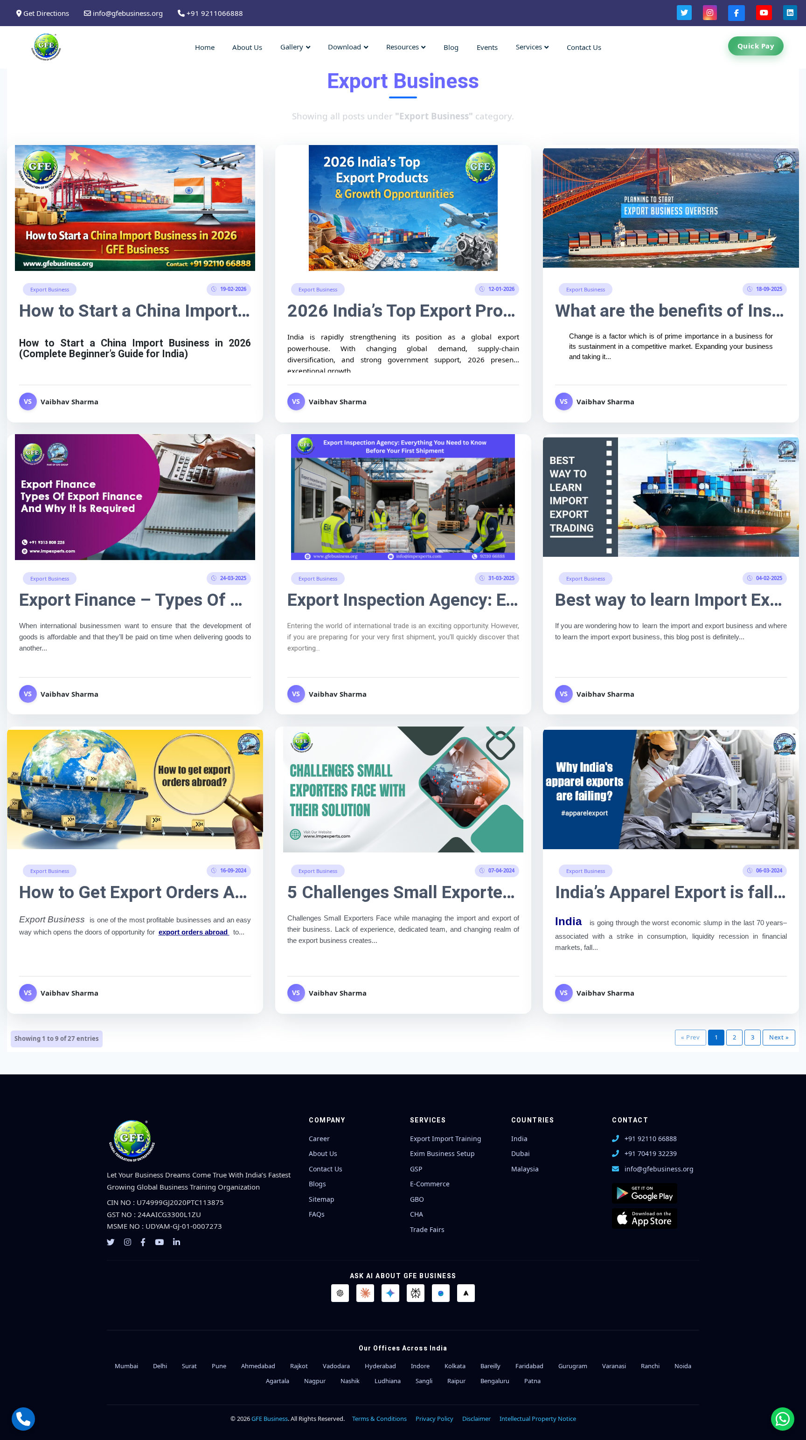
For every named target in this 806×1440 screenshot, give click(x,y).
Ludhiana (388, 1381)
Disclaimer (476, 1418)
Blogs (317, 1183)
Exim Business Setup (442, 1153)
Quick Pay (756, 45)
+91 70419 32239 (651, 1153)
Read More (135, 206)
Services (529, 46)
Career (319, 1138)
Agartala (277, 1381)
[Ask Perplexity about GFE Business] (415, 1293)
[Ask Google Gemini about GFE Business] (390, 1293)
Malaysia (525, 1168)
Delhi (160, 1366)
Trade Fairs (427, 1229)
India (519, 1138)
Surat (189, 1366)
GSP (416, 1168)
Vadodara (336, 1366)
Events (487, 47)
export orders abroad (194, 932)
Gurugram (572, 1366)
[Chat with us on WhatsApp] (782, 1419)
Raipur (456, 1381)
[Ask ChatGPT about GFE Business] (340, 1293)
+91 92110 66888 (651, 1138)
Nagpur (315, 1381)
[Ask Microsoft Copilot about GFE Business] (441, 1293)
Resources (402, 46)
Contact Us (584, 47)
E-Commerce (430, 1183)
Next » (779, 1037)
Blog (451, 47)
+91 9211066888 (214, 13)
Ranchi (650, 1366)
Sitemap (321, 1199)
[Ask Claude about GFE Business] (365, 1293)
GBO (417, 1199)
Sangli (424, 1381)
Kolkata (455, 1366)
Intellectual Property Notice (538, 1418)
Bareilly (490, 1366)
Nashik (350, 1381)
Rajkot (299, 1366)
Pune (219, 1366)
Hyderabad (380, 1366)
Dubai (520, 1153)
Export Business (49, 289)
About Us (247, 47)
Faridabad (529, 1366)
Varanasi (614, 1366)
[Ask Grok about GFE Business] (466, 1293)
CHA (416, 1214)
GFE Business (269, 1418)
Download (344, 46)
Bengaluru (494, 1381)
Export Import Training (445, 1138)
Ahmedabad (258, 1366)
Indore (420, 1366)
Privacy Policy (434, 1418)
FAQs (317, 1214)
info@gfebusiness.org (127, 13)
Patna (532, 1381)
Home (205, 47)
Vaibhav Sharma (69, 401)
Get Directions (45, 13)
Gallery (291, 46)
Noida (682, 1366)
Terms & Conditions (379, 1418)
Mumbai (126, 1366)
